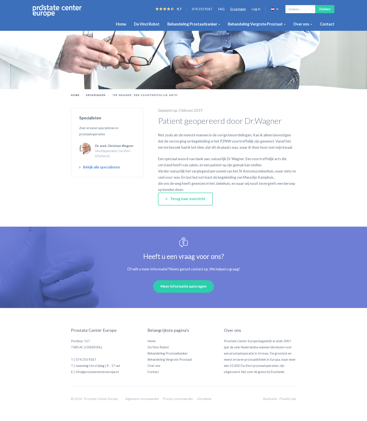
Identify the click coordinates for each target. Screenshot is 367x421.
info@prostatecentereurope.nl (97, 372)
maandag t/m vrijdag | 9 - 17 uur (98, 365)
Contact (327, 24)
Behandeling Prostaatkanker (192, 24)
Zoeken (324, 9)
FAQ (221, 9)
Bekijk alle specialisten (101, 167)
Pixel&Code (287, 399)
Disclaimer (204, 399)
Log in (256, 9)
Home (121, 24)
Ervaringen (238, 9)
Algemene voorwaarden (142, 399)
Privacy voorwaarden (178, 399)
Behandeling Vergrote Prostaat (255, 24)
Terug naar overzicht (187, 198)
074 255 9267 (202, 9)
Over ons (301, 24)
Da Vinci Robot (147, 24)
